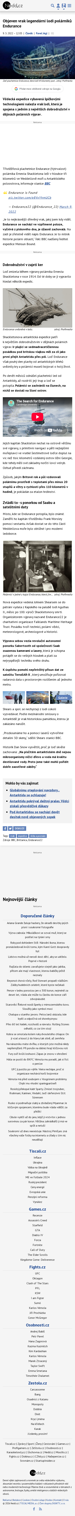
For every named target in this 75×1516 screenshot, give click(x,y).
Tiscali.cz (37, 1151)
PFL (37, 1288)
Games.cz (37, 1209)
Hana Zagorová (37, 1341)
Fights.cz (37, 1267)
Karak (37, 1429)
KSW (37, 1293)
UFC (37, 1273)
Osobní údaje (38, 1500)
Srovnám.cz (26, 1460)
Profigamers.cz (20, 1448)
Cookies (26, 1500)
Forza (37, 1240)
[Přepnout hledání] (52, 5)
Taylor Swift (37, 1366)
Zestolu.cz (37, 1383)
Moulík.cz (61, 1452)
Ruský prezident (37, 1182)
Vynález (37, 1202)
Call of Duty (37, 1250)
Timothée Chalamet (37, 1375)
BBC (47, 183)
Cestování (49, 1443)
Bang (37, 1394)
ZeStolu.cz (38, 1448)
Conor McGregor (37, 1317)
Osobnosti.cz (37, 1325)
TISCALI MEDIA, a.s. (29, 1503)
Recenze (37, 1215)
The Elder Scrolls (38, 1254)
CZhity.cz (40, 1456)
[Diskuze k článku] (52, 33)
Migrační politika (37, 1172)
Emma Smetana (37, 1371)
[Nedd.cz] (12, 5)
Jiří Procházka (38, 1312)
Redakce (17, 1500)
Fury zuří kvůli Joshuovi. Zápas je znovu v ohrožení (37, 1054)
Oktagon (37, 1278)
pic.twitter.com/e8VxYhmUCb (29, 198)
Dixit (37, 1414)
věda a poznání (38, 835)
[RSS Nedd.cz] (40, 1509)
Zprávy (21, 1443)
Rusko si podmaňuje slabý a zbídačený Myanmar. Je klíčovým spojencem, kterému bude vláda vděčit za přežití (37, 1107)
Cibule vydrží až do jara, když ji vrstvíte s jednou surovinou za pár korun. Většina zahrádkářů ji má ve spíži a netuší (37, 1121)
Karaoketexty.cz (16, 1452)
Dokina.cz (27, 1456)
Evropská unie (37, 1192)
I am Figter (37, 1298)
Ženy (39, 1443)
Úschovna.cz (35, 1452)
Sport (31, 1443)
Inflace (38, 1157)
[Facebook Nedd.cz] (34, 1509)
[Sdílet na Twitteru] (10, 828)
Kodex (49, 1500)
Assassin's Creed (37, 1220)
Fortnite (37, 1245)
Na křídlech (37, 1424)
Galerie (63, 697)
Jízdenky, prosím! (37, 1433)
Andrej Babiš (37, 1331)
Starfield (37, 1225)
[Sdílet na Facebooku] (5, 828)
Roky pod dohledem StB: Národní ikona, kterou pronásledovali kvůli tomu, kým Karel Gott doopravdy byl (37, 947)
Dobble (37, 1409)
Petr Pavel (37, 1336)
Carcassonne (37, 1389)
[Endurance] (14, 697)
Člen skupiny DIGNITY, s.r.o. (52, 1503)
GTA (37, 1230)
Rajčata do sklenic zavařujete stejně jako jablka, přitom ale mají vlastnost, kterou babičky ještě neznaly (37, 971)
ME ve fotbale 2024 (37, 1177)
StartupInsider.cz (45, 1460)
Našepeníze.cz (56, 1456)
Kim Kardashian (38, 1351)
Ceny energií (37, 1187)
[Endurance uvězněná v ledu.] (37, 308)
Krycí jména (37, 1419)
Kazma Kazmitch (38, 1346)
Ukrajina (37, 1162)
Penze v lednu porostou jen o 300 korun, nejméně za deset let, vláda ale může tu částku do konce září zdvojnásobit (37, 995)
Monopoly (37, 1404)
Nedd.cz (49, 1452)
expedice (22, 835)
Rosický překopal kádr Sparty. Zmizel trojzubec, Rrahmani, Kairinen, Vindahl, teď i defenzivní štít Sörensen (37, 1093)
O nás (66, 1500)
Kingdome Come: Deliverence (37, 1259)
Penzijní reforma (37, 1197)
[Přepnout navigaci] (58, 5)
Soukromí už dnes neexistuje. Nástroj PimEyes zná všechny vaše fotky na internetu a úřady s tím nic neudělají (37, 1135)
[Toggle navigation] (69, 5)
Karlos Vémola (37, 1308)
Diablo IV (37, 1235)
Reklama (7, 1500)
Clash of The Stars (37, 1283)
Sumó (37, 1303)
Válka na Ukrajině (37, 1167)
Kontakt (58, 1500)
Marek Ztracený (37, 1361)
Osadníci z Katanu (37, 1399)
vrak (12, 835)
